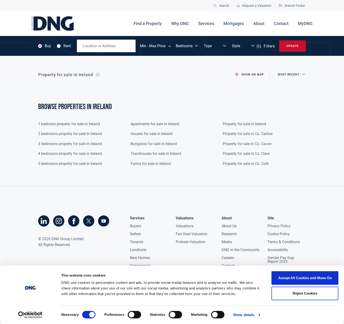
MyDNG (305, 23)
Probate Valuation (190, 242)
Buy (48, 46)
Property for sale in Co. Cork (246, 163)
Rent (67, 46)
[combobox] (106, 45)
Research (229, 234)
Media (227, 242)
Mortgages (233, 23)
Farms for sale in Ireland (151, 163)
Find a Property (148, 23)
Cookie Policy (278, 234)
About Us (229, 226)
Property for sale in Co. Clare (246, 153)
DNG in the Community (241, 250)
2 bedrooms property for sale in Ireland (70, 134)
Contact (281, 23)
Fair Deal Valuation (191, 234)
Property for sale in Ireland (244, 124)
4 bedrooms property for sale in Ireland (70, 153)
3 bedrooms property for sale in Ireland (70, 144)
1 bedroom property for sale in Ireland (69, 124)
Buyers (135, 226)
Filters (269, 46)
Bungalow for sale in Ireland (154, 144)
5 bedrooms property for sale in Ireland (70, 163)
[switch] (134, 314)
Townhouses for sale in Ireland (156, 153)
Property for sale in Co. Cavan (247, 144)
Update (292, 46)
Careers (228, 258)
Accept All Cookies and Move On (305, 278)
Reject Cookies (305, 293)
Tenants (136, 242)
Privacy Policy (279, 226)
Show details (243, 315)
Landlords (138, 250)
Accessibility (277, 250)
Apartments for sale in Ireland (155, 124)
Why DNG (180, 23)
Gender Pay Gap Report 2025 (280, 260)
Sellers (135, 234)
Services (206, 23)
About (258, 23)
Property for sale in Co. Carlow (248, 134)
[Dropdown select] (187, 46)
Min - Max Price (152, 46)
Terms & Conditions (283, 242)
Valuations (185, 226)
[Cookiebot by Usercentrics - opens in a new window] (30, 314)
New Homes (140, 258)
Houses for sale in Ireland (151, 134)
